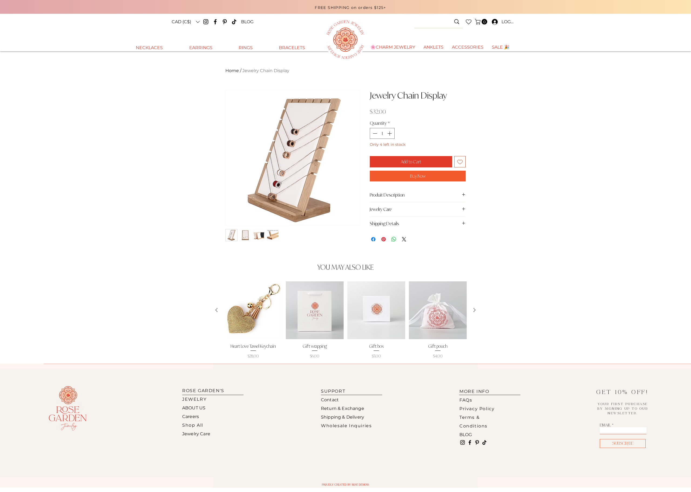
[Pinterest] (224, 21)
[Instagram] (205, 21)
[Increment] (390, 133)
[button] (185, 21)
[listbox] (185, 21)
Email (605, 425)
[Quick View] (253, 310)
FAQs (465, 400)
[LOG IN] (493, 21)
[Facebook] (215, 21)
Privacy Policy (476, 408)
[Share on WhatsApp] (394, 239)
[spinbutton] (382, 133)
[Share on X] (404, 239)
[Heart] (468, 22)
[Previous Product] (216, 310)
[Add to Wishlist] (460, 161)
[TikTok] (234, 21)
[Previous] (227, 9)
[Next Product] (474, 310)
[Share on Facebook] (373, 239)
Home (232, 70)
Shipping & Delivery (342, 417)
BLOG (465, 434)
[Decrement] (374, 133)
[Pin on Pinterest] (383, 239)
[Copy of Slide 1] (347, 11)
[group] (345, 320)
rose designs (360, 484)
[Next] (474, 9)
